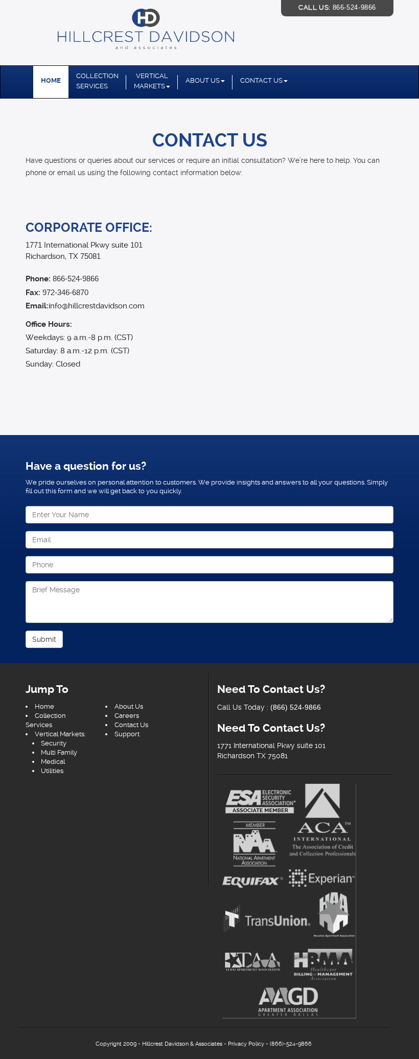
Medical (53, 761)
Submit (44, 639)
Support (126, 734)
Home (51, 80)
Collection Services (97, 81)
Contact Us (261, 80)
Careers (126, 715)
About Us (202, 80)
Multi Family (59, 752)
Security (53, 743)
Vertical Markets (151, 81)
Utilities (52, 771)
